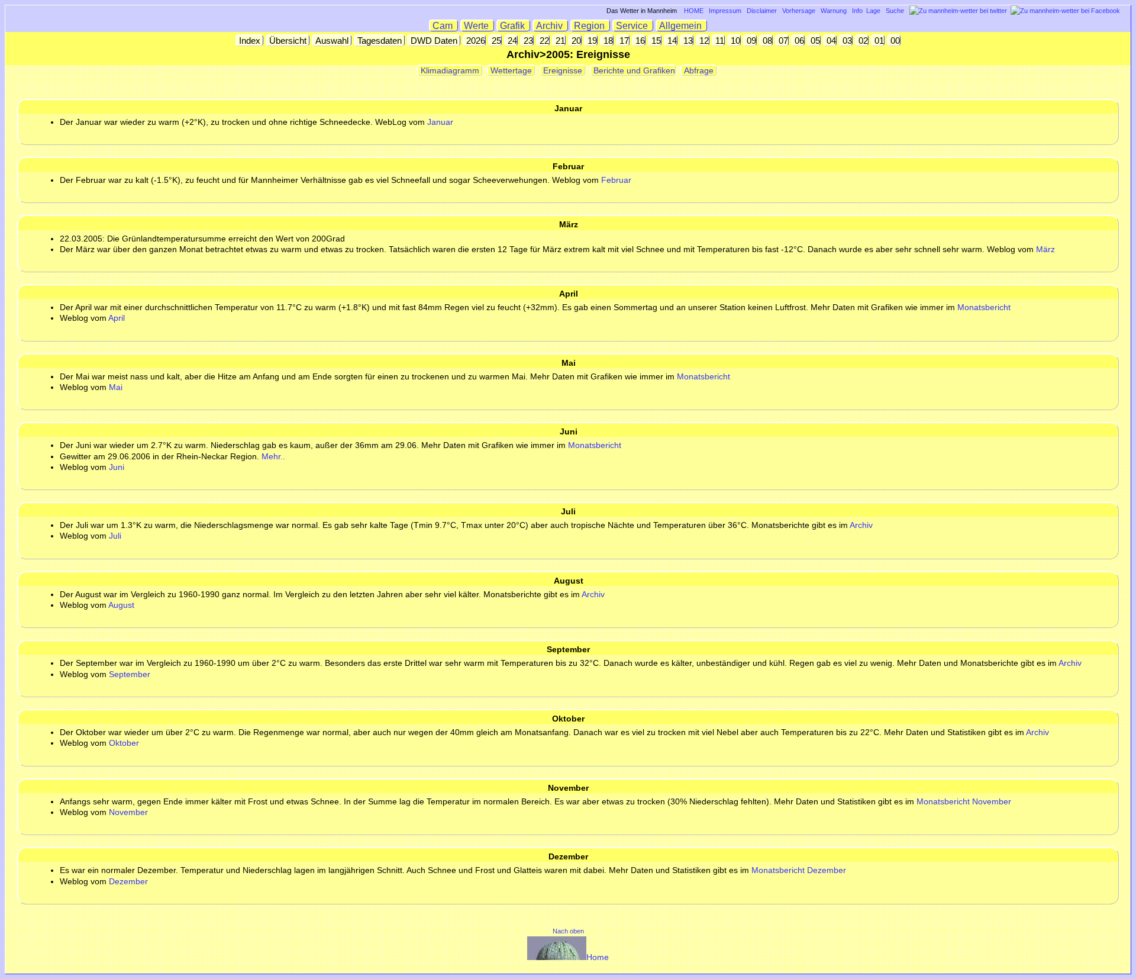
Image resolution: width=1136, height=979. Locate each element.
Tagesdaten (379, 41)
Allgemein (681, 26)
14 (671, 41)
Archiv (550, 26)
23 (527, 41)
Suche (895, 10)
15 (655, 41)
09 (750, 41)
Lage (873, 10)
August (121, 605)
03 (846, 41)
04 (830, 41)
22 (543, 41)
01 (878, 41)
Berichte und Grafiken (633, 70)
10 (734, 41)
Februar (616, 180)
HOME (693, 10)
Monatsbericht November (963, 801)
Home (597, 957)
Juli (115, 535)
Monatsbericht (984, 307)
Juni (116, 467)
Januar (440, 122)
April (116, 318)
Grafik (514, 26)
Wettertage (511, 70)
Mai (115, 387)
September (129, 674)
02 (862, 41)
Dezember (128, 881)
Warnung (834, 10)
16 (639, 41)
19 (591, 41)
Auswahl (332, 41)
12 (703, 41)
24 (511, 41)
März (1045, 249)
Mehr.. (273, 456)
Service (633, 26)
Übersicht (288, 41)
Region (590, 26)
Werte (477, 26)
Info (857, 10)
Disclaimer (762, 10)
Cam (443, 26)
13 (687, 41)
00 (894, 41)
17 (623, 41)
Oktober (124, 743)
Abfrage (699, 70)
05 (814, 41)
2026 (474, 41)
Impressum (725, 10)
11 (718, 41)
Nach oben (568, 931)
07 (782, 41)
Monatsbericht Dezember (798, 870)
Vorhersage (798, 10)
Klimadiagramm (450, 70)
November (128, 812)
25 (495, 41)
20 (575, 41)
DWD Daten (434, 41)
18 (607, 41)
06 (798, 41)
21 (559, 41)
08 (766, 41)
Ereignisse (563, 70)
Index (250, 41)
